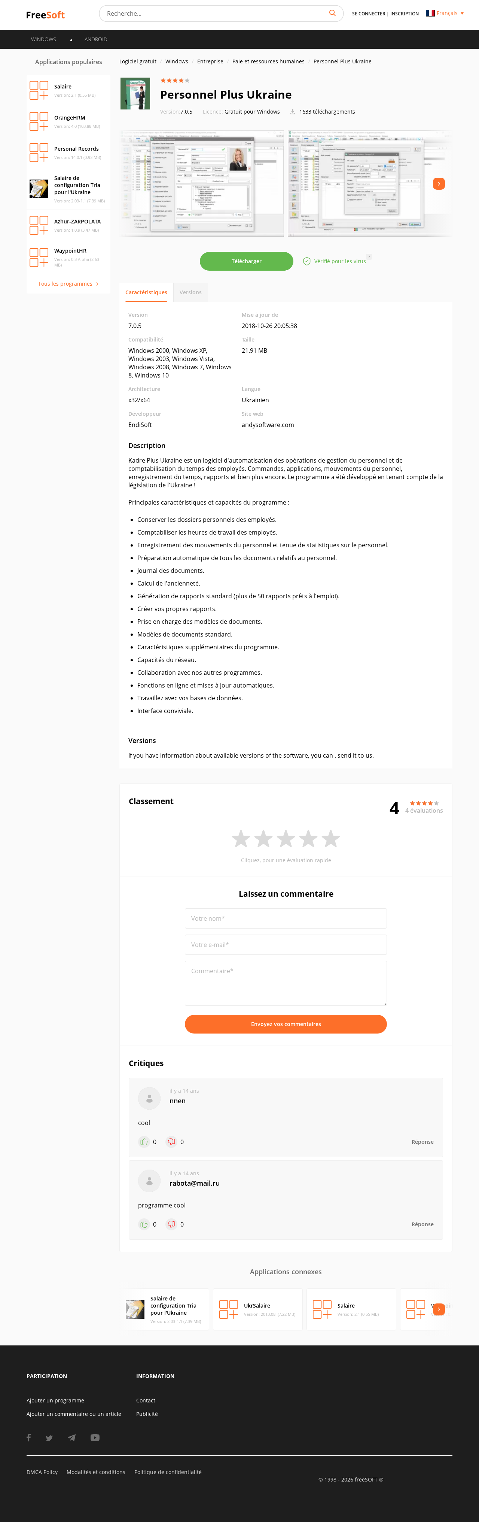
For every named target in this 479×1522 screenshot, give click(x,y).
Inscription (404, 13)
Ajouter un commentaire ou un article (74, 1413)
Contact (145, 1400)
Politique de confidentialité (168, 1472)
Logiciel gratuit (137, 61)
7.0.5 (176, 111)
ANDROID (96, 39)
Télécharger (247, 261)
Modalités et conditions (96, 1472)
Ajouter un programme (55, 1400)
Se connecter (368, 13)
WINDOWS (43, 39)
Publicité (147, 1413)
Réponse (423, 1141)
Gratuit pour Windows (252, 111)
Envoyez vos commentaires (286, 1024)
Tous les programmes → (68, 283)
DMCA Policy (42, 1472)
